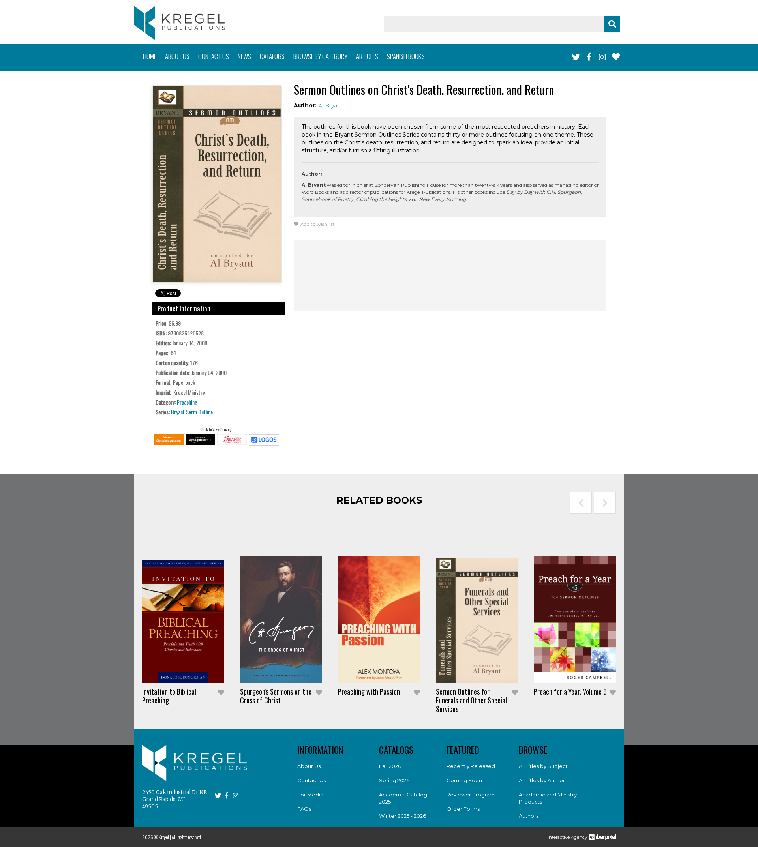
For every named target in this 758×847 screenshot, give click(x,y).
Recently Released (471, 766)
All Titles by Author (542, 780)
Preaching (187, 402)
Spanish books (406, 56)
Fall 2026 (390, 766)
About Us (309, 766)
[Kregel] (179, 23)
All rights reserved (186, 837)
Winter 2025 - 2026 (402, 816)
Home (149, 56)
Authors (528, 816)
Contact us (213, 56)
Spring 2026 (394, 780)
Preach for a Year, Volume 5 (570, 691)
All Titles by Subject (543, 766)
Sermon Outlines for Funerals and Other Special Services (471, 700)
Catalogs (272, 56)
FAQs (304, 809)
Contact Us (311, 780)
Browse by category (320, 56)
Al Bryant (330, 105)
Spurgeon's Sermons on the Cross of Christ (275, 696)
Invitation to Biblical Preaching (169, 696)
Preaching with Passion (369, 691)
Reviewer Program (471, 794)
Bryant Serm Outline (192, 412)
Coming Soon (464, 780)
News (244, 56)
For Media (310, 794)
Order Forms (463, 809)
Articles (367, 56)
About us (177, 56)
